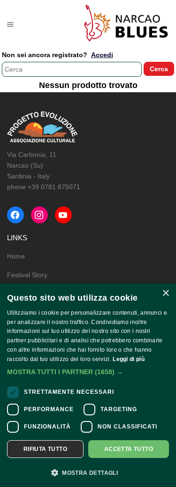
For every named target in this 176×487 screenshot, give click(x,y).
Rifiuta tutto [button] (45, 449)
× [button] (165, 293)
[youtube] (63, 215)
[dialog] (88, 385)
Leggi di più (129, 359)
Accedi (102, 55)
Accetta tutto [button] (128, 449)
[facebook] (15, 215)
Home (16, 256)
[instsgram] (39, 215)
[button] (88, 372)
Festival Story (27, 275)
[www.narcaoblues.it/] (126, 24)
